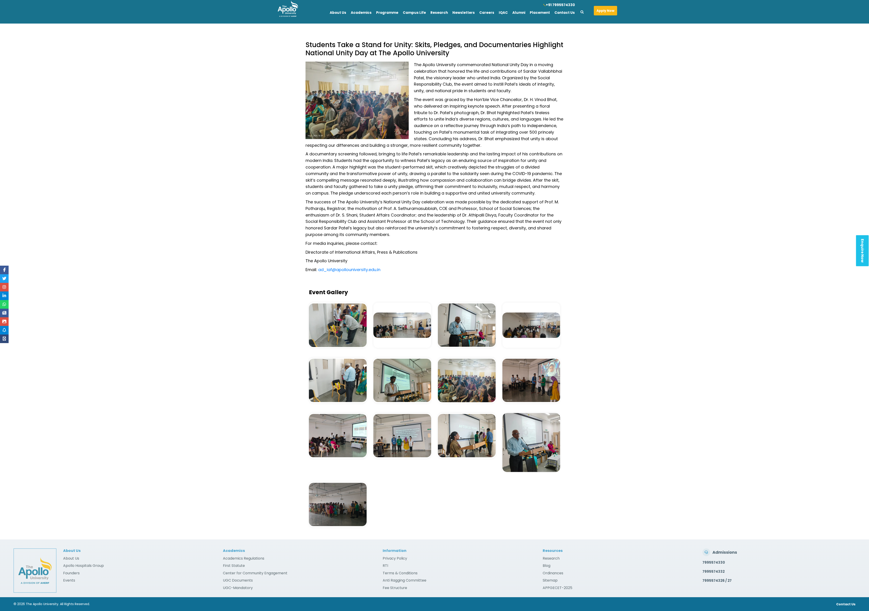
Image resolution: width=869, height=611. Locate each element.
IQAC (503, 12)
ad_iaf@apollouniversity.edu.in (349, 269)
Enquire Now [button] (862, 251)
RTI (385, 565)
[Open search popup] (584, 10)
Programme (387, 12)
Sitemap (550, 580)
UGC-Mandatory (238, 587)
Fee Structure (395, 587)
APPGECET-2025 (557, 587)
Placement (540, 12)
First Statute (234, 565)
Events (69, 580)
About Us (338, 12)
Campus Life (414, 12)
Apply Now (605, 10)
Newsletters (463, 12)
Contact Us (564, 12)
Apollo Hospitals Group (83, 565)
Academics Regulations (243, 558)
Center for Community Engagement (255, 573)
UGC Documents (238, 580)
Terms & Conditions (400, 573)
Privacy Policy (395, 558)
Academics (361, 12)
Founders (71, 573)
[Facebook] (4, 270)
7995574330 (713, 562)
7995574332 (713, 571)
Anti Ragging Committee (404, 580)
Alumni (518, 12)
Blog (546, 565)
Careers (486, 12)
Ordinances (553, 573)
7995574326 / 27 (717, 580)
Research (439, 12)
